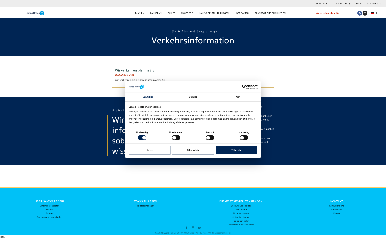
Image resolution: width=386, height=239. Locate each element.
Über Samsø (242, 13)
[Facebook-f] (186, 227)
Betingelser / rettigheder (367, 4)
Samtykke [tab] (148, 97)
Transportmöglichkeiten (270, 13)
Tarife (171, 13)
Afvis (149, 150)
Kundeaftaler (341, 4)
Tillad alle (236, 150)
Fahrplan (155, 13)
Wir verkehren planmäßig (328, 13)
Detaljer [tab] (193, 97)
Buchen (139, 13)
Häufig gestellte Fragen (214, 13)
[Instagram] (365, 13)
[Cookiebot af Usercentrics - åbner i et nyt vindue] (244, 87)
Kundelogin (321, 4)
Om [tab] (238, 97)
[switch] (176, 137)
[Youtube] (199, 227)
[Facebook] (359, 13)
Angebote (187, 13)
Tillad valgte (193, 150)
